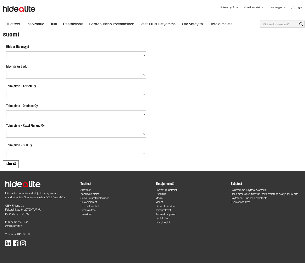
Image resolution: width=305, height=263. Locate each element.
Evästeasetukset (240, 202)
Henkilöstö (162, 218)
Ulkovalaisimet (89, 202)
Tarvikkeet (86, 214)
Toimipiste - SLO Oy (19, 145)
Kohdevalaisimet (90, 193)
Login (298, 7)
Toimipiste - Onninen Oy (22, 106)
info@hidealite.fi (14, 226)
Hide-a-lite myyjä (17, 47)
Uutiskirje (161, 193)
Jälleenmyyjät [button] (228, 7)
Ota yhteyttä (163, 222)
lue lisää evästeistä (256, 198)
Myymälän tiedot (17, 66)
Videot (159, 202)
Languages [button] (276, 7)
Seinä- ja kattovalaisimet (95, 198)
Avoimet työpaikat (166, 214)
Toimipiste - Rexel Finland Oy (25, 125)
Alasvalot (86, 189)
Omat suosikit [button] (252, 7)
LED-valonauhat (90, 206)
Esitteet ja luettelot (166, 189)
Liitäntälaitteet (88, 210)
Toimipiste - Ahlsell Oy (21, 86)
